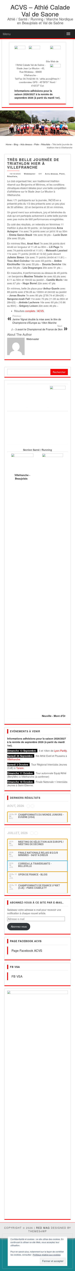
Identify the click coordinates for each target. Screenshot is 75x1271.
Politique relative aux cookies (47, 1254)
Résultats (12, 176)
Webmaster (29, 173)
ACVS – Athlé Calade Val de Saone (40, 10)
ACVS (40, 311)
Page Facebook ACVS (26, 941)
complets (30, 311)
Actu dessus (51, 173)
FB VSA (15, 967)
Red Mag (43, 1033)
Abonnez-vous (19, 926)
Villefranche (13, 759)
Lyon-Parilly (60, 750)
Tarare (20, 768)
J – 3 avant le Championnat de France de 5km (37, 327)
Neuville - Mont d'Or (53, 716)
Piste (62, 173)
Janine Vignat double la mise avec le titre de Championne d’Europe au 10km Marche (36, 319)
